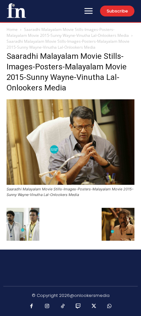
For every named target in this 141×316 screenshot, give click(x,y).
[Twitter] (94, 306)
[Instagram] (47, 306)
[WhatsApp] (109, 306)
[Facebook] (32, 306)
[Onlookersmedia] (16, 10)
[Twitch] (78, 306)
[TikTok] (63, 306)
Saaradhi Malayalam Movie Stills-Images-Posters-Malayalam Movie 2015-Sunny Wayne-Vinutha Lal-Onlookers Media (68, 32)
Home (12, 29)
